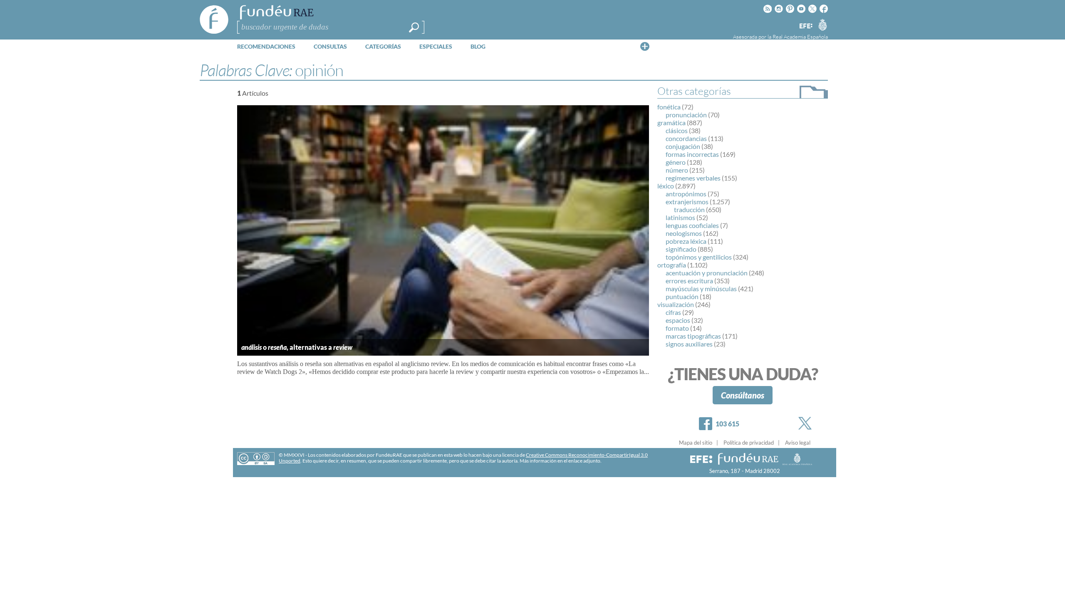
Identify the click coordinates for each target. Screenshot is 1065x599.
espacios (678, 320)
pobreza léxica (686, 241)
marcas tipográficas (693, 336)
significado (681, 249)
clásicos (677, 130)
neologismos (684, 233)
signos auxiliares (689, 344)
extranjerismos (687, 201)
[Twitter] (806, 423)
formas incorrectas (692, 154)
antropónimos (686, 194)
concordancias (686, 138)
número (677, 170)
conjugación (683, 146)
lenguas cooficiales (692, 225)
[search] (414, 27)
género (676, 162)
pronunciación (686, 115)
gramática (671, 122)
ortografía (671, 265)
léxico (665, 186)
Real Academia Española (800, 36)
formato (677, 328)
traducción (689, 209)
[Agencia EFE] (805, 26)
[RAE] (822, 24)
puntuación (682, 296)
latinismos (680, 217)
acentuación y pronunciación (707, 273)
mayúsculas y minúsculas (701, 288)
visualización (675, 304)
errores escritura (689, 281)
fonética (669, 107)
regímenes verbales (693, 178)
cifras (673, 312)
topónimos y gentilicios (699, 257)
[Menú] (644, 46)
